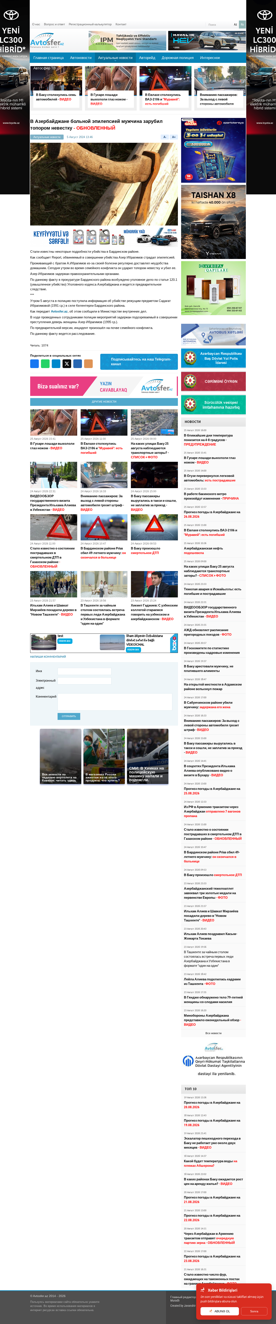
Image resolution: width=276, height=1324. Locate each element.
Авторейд (147, 58)
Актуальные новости (115, 59)
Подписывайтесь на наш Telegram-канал (141, 361)
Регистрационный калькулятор (90, 24)
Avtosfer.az (59, 311)
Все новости (213, 1033)
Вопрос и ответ (54, 24)
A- (164, 137)
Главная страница (48, 58)
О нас (36, 24)
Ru (242, 24)
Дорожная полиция (178, 58)
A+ (174, 137)
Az (235, 24)
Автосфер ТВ (44, 68)
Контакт (121, 24)
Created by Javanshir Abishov (188, 1305)
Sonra (254, 1311)
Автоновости (81, 58)
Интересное (210, 58)
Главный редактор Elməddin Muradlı (189, 1298)
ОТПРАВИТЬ (69, 716)
